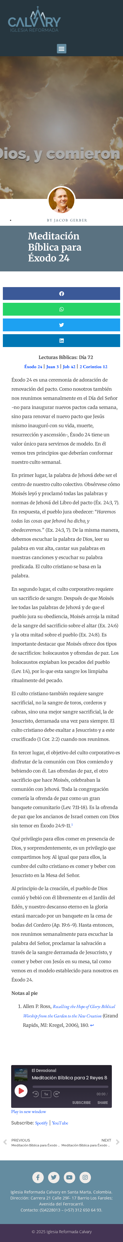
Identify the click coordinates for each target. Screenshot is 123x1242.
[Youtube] (69, 1177)
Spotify (41, 1123)
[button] (61, 48)
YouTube (60, 1123)
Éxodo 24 (33, 367)
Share (103, 1102)
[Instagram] (85, 1177)
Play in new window (28, 1111)
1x (46, 1094)
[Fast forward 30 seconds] (58, 1094)
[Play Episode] (21, 1090)
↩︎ (92, 1025)
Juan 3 (52, 367)
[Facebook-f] (38, 1177)
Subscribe (81, 1102)
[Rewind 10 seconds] (36, 1094)
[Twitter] (53, 1177)
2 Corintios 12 (93, 367)
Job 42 (69, 367)
